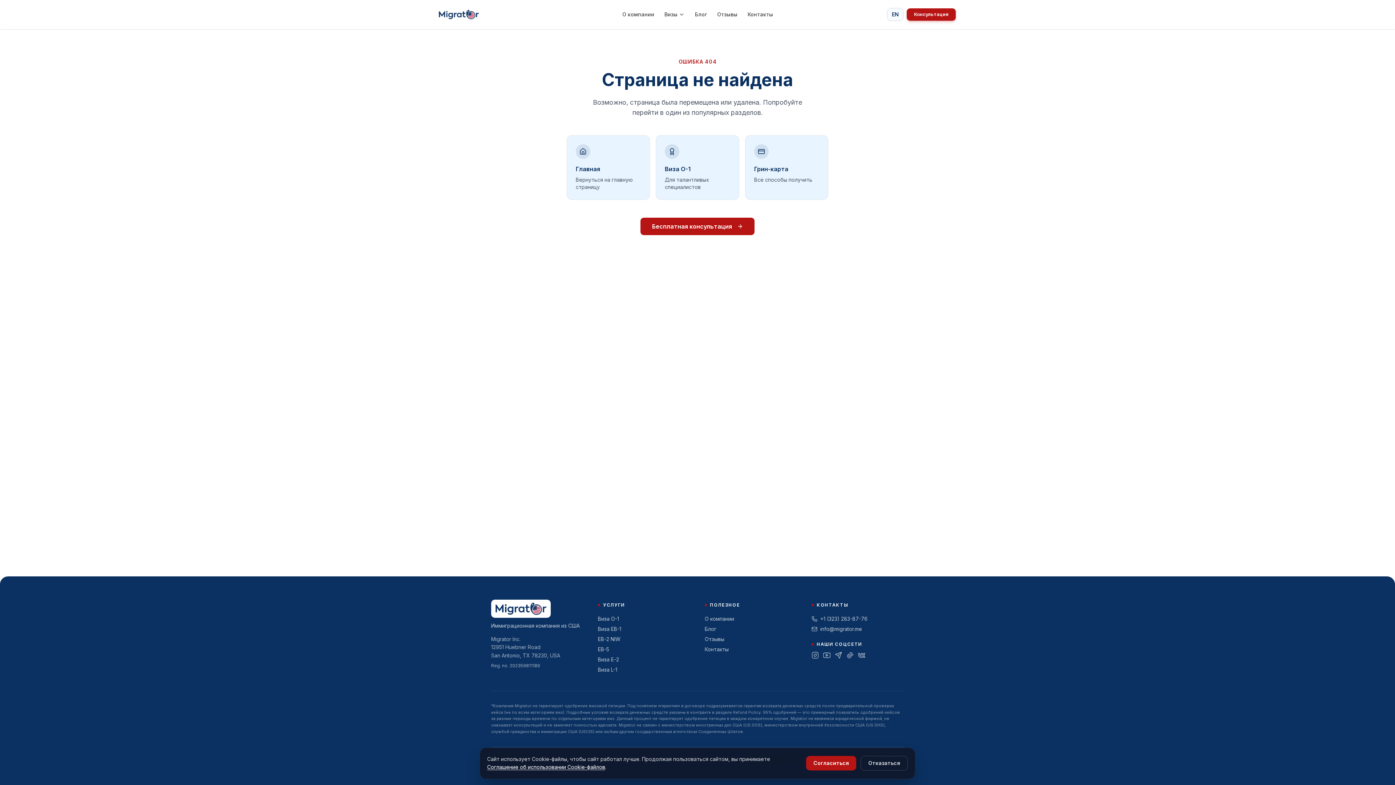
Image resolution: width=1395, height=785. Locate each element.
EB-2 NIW (609, 639)
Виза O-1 (608, 619)
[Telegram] (838, 655)
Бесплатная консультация (692, 226)
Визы (671, 14)
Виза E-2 (608, 659)
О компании (638, 14)
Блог (701, 14)
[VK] (861, 655)
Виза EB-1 (609, 629)
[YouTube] (826, 655)
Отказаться (884, 763)
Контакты (760, 14)
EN (895, 14)
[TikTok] (850, 655)
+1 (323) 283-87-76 (844, 619)
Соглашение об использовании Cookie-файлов (546, 767)
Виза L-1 (607, 670)
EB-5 (603, 649)
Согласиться (831, 763)
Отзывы (727, 14)
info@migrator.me (841, 629)
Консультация (931, 14)
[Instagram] (815, 655)
